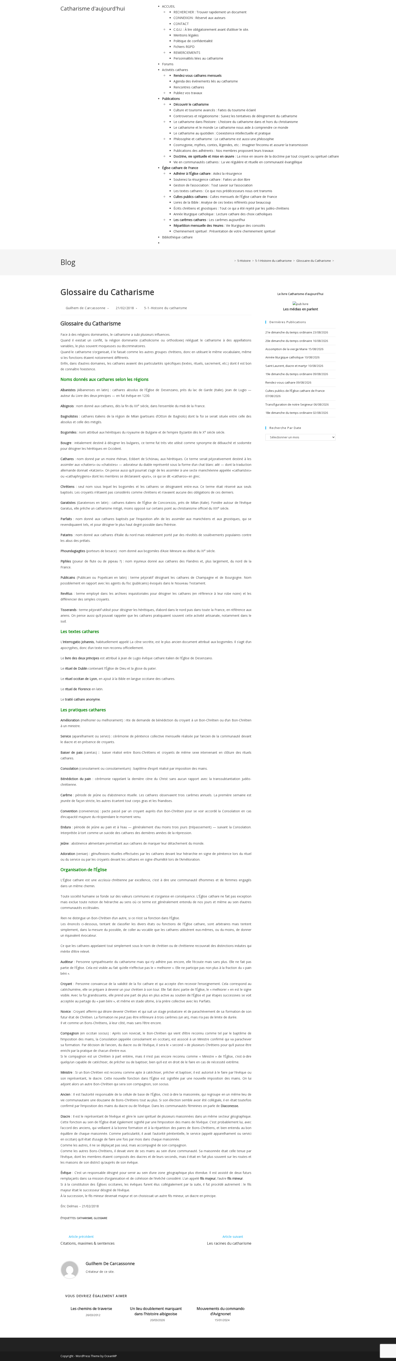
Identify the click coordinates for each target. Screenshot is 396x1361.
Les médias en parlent (300, 309)
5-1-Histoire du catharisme (165, 308)
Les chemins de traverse (91, 1308)
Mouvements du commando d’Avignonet (221, 1311)
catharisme (84, 1218)
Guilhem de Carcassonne (86, 308)
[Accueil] (232, 261)
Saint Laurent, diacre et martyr (286, 366)
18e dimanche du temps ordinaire (288, 413)
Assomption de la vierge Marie (286, 349)
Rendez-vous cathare (280, 382)
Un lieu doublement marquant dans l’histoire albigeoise (156, 1311)
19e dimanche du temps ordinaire (288, 374)
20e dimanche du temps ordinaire (288, 341)
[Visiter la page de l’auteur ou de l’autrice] (69, 1269)
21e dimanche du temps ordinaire (288, 332)
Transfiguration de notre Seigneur (289, 404)
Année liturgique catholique (284, 357)
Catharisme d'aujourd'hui (92, 8)
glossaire (100, 1218)
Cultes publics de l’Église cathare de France (295, 391)
